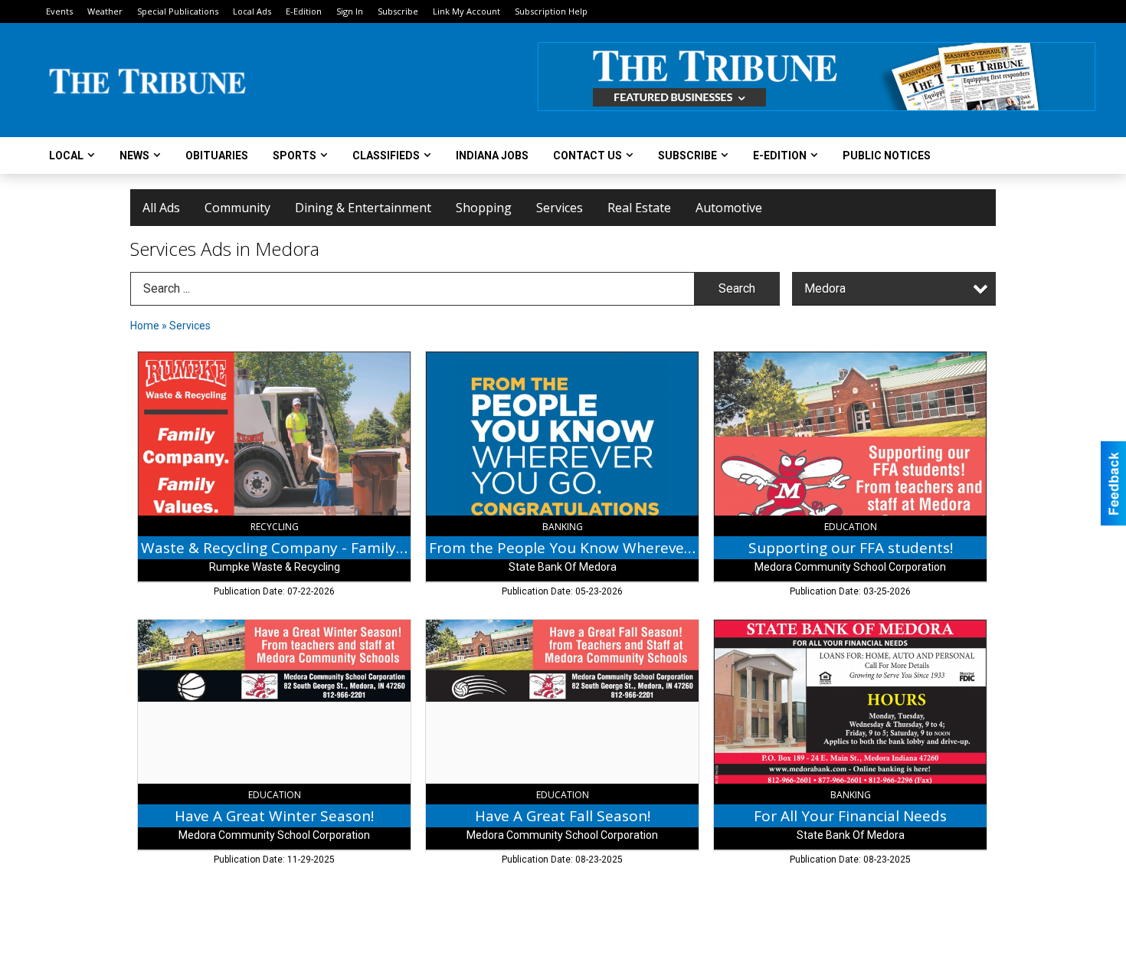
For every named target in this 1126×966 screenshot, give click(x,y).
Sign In (349, 11)
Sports (294, 155)
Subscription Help (551, 11)
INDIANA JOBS (492, 155)
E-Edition (304, 11)
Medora (825, 288)
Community (237, 207)
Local (66, 155)
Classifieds (386, 155)
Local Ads (252, 11)
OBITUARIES (216, 155)
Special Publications (177, 11)
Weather (105, 11)
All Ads (161, 207)
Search (736, 288)
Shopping (484, 207)
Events (59, 11)
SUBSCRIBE (687, 155)
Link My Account (466, 11)
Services (559, 207)
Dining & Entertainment (363, 207)
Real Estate (639, 207)
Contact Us (587, 155)
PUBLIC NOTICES (887, 155)
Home (144, 325)
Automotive (729, 207)
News (134, 155)
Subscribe (398, 11)
